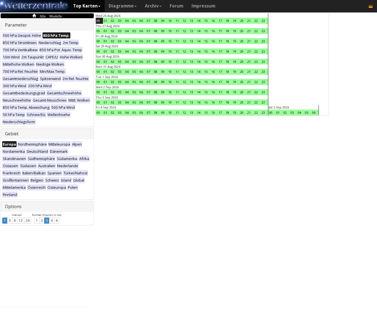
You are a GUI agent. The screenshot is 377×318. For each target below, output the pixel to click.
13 (191, 21)
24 (28, 220)
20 (241, 21)
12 (21, 220)
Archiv (152, 6)
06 (141, 21)
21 (249, 21)
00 (98, 21)
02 (112, 21)
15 (206, 21)
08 (155, 21)
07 (148, 21)
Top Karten (85, 6)
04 (127, 21)
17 (220, 21)
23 (263, 21)
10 (170, 21)
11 (177, 21)
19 (234, 21)
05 (134, 21)
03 (119, 21)
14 (198, 21)
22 (256, 21)
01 (105, 21)
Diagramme (121, 6)
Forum (176, 6)
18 (227, 21)
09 (162, 21)
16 (213, 21)
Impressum (203, 6)
